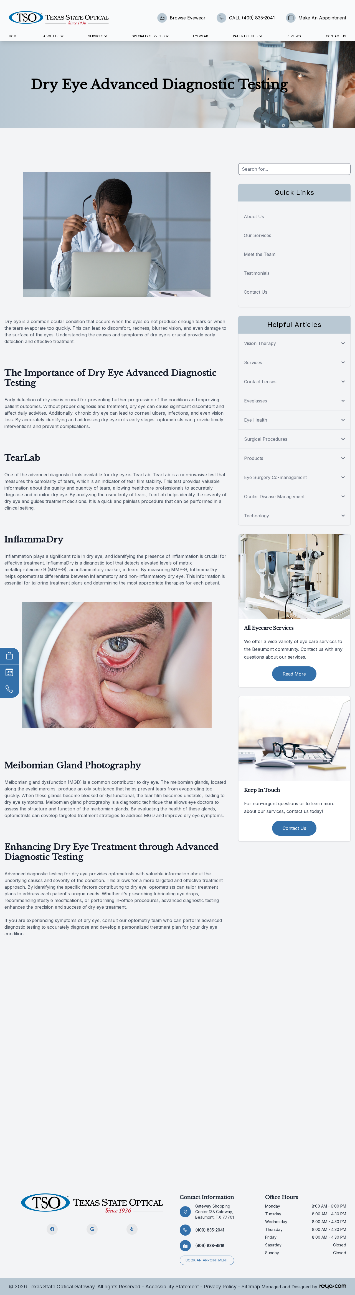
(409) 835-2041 (209, 1230)
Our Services (257, 235)
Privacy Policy (220, 1286)
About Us (254, 216)
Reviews (294, 36)
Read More (294, 674)
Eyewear (200, 36)
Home (13, 36)
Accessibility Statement (172, 1286)
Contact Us (336, 36)
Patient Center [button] (245, 36)
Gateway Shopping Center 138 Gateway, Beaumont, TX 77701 (214, 1212)
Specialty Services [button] (148, 36)
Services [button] (95, 36)
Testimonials (257, 273)
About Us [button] (51, 36)
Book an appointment (207, 1260)
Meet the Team (259, 254)
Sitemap (251, 1286)
